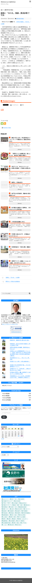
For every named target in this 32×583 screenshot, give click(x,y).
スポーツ (27, 509)
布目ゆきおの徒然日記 (8, 2)
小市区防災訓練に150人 (18, 221)
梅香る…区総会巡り (17, 182)
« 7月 (2, 438)
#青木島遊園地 (26, 513)
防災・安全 (14, 499)
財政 (15, 518)
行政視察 (22, 499)
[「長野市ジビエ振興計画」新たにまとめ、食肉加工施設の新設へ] (4, 156)
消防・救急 (16, 522)
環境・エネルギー (23, 518)
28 (18, 435)
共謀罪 (18, 511)
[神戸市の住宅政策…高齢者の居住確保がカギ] (4, 196)
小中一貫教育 (21, 520)
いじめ (4, 524)
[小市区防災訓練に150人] (4, 224)
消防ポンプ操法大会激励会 (13, 281)
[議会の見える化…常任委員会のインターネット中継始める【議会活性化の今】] (4, 140)
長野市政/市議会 (20, 18)
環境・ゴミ (5, 509)
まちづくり (5, 499)
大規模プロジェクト (8, 501)
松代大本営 (19, 509)
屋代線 (12, 513)
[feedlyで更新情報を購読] (2, 123)
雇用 (9, 518)
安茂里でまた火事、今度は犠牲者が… (20, 361)
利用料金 (5, 507)
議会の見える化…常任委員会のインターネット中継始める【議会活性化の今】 (20, 139)
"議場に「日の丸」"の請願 (12, 277)
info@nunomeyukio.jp (16, 331)
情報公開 (11, 524)
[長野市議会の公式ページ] (13, 484)
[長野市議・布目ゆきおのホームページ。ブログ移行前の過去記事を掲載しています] (13, 469)
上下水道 (24, 522)
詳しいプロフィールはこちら (10, 324)
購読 (4, 417)
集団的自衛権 (23, 507)
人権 (12, 509)
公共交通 (18, 501)
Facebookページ (16, 568)
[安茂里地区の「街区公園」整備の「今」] (4, 249)
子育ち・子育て (6, 503)
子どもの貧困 (22, 517)
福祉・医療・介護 (18, 505)
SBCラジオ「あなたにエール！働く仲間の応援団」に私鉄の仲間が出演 (19, 168)
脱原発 (4, 511)
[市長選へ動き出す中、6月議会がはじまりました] (4, 236)
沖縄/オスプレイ (7, 505)
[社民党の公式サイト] (16, 491)
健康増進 (5, 520)
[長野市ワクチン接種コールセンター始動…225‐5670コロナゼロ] (4, 263)
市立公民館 (22, 515)
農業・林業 (13, 517)
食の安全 (19, 524)
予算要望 (25, 511)
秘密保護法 (5, 515)
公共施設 (16, 503)
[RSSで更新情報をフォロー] (5, 123)
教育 (4, 518)
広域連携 (12, 520)
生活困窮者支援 (6, 522)
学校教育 (11, 511)
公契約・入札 (13, 507)
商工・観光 (14, 515)
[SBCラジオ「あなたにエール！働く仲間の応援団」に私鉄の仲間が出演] (4, 169)
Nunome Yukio (7, 127)
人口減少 (5, 517)
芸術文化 (27, 505)
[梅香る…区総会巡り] (4, 184)
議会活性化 (23, 503)
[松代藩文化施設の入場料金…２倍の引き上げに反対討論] (4, 210)
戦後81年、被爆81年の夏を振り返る (19, 340)
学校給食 (5, 513)
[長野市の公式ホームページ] (13, 477)
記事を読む (20, 149)
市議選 (18, 513)
